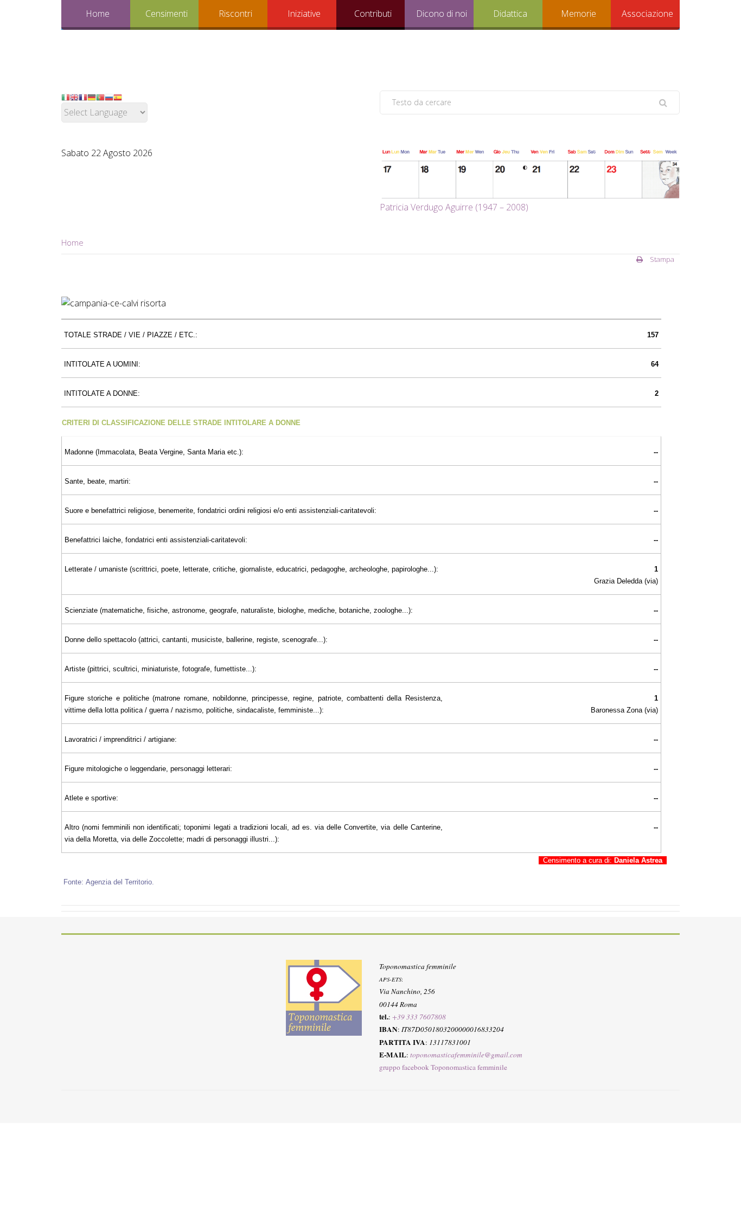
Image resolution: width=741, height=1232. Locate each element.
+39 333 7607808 (419, 1017)
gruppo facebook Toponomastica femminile (443, 1067)
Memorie (578, 14)
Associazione (647, 14)
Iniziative (304, 14)
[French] (83, 96)
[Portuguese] (100, 96)
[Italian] (65, 96)
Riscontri (235, 14)
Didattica (510, 14)
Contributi (373, 14)
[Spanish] (117, 96)
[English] (74, 96)
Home (98, 14)
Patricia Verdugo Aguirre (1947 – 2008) (454, 207)
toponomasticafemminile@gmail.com (466, 1055)
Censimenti (166, 14)
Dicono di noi (441, 14)
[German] (91, 96)
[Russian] (109, 96)
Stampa (661, 259)
